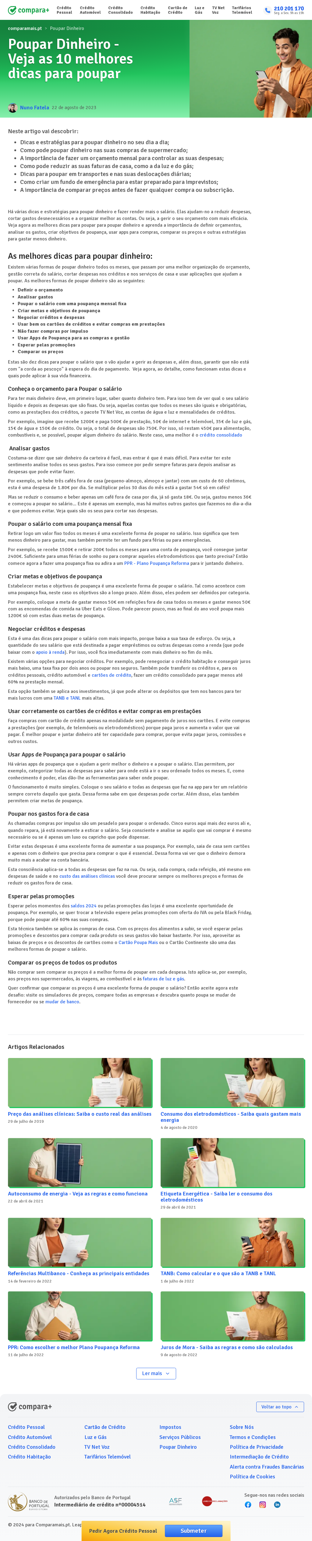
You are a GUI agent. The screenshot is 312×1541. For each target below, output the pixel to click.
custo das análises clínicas (87, 876)
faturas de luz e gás (163, 979)
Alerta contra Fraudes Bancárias (267, 1466)
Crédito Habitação (150, 10)
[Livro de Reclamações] (215, 1501)
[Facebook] (248, 1504)
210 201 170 (289, 9)
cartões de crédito (111, 675)
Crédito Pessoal (64, 10)
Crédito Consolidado (120, 10)
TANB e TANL (67, 698)
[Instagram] (262, 1504)
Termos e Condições (253, 1437)
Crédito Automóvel (90, 10)
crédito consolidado (221, 435)
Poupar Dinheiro (178, 1447)
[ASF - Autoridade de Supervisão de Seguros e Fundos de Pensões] (175, 1501)
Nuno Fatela (34, 107)
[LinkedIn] (277, 1504)
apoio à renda (50, 652)
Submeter (194, 1531)
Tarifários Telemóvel (242, 10)
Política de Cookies (252, 1476)
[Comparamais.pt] (28, 10)
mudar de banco (62, 1002)
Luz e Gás (199, 10)
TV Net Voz (218, 10)
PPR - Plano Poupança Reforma (156, 563)
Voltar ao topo (276, 1407)
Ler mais (152, 1373)
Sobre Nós (242, 1427)
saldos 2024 (84, 906)
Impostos (170, 1427)
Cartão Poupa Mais (138, 942)
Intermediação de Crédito (259, 1456)
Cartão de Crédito (177, 10)
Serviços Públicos (180, 1437)
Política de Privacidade (256, 1447)
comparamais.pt (25, 28)
